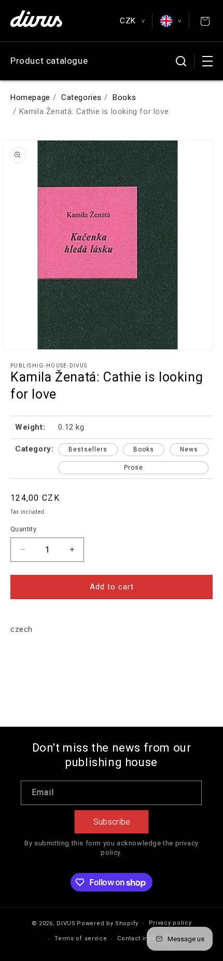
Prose (133, 467)
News (189, 449)
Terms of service (80, 938)
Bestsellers (87, 449)
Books (124, 97)
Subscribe (111, 822)
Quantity (23, 529)
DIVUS (66, 923)
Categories (81, 97)
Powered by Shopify (107, 923)
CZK (132, 20)
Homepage (30, 97)
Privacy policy (170, 923)
